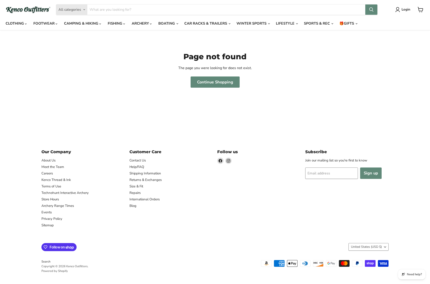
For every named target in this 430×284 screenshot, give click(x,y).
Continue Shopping (215, 82)
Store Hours (50, 199)
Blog (132, 205)
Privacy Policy (51, 218)
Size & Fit (136, 186)
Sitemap (47, 225)
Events (46, 212)
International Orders (144, 199)
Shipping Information (145, 173)
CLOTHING (15, 23)
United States (366, 247)
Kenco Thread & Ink (56, 180)
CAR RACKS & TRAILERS (206, 23)
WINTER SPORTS (251, 23)
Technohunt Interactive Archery (65, 193)
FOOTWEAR (44, 23)
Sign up (371, 173)
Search (45, 262)
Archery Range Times (57, 205)
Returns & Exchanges (145, 180)
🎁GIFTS (347, 23)
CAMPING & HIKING (81, 23)
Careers (47, 173)
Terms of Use (51, 186)
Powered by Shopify (54, 271)
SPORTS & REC (317, 23)
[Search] (371, 9)
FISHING (115, 23)
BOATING (167, 23)
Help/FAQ (136, 167)
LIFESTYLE (285, 23)
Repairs (135, 193)
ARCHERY (141, 23)
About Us (48, 160)
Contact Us (137, 160)
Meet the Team (52, 167)
